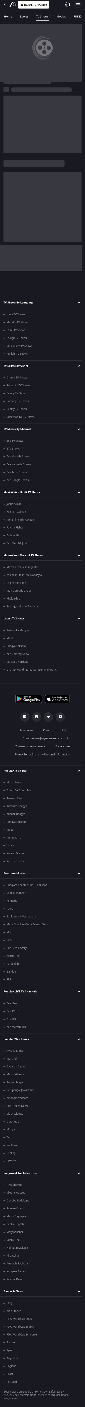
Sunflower (13, 1145)
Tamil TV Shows (16, 330)
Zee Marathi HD (16, 1027)
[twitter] (46, 717)
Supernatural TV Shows (21, 417)
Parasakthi (13, 964)
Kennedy (12, 901)
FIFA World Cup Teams (20, 1327)
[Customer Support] (68, 5)
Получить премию (35, 5)
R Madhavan (14, 1185)
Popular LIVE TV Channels (20, 991)
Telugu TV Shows (17, 338)
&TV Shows (13, 449)
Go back (16, 55)
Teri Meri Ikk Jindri (17, 543)
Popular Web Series (16, 1039)
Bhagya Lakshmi (16, 646)
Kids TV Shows (15, 861)
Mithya (11, 1130)
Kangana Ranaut (16, 1271)
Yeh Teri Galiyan (16, 512)
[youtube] (58, 717)
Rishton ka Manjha (18, 630)
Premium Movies (14, 873)
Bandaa (11, 972)
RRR (9, 980)
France (11, 1342)
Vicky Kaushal (15, 1232)
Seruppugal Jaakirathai (20, 1090)
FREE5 (78, 16)
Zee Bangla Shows (18, 480)
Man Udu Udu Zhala (19, 591)
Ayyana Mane (15, 1051)
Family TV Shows (17, 393)
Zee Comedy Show (18, 654)
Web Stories (14, 1311)
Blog (9, 1303)
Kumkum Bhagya (17, 806)
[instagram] (35, 717)
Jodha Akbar (14, 504)
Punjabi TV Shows (17, 354)
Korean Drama (15, 853)
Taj (8, 1137)
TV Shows (42, 16)
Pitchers (11, 1161)
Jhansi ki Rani (14, 798)
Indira (10, 845)
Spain (10, 1350)
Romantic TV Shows (18, 385)
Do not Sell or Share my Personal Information (41, 755)
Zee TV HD (13, 1011)
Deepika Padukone (18, 1201)
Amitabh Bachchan (18, 1264)
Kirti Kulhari (13, 1256)
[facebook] (23, 717)
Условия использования (28, 746)
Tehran (11, 909)
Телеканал (24, 730)
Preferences (61, 746)
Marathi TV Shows (17, 322)
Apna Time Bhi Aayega (20, 520)
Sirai (9, 940)
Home (8, 16)
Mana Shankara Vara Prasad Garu (27, 924)
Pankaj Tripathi (15, 1224)
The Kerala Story (17, 948)
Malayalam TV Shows (19, 346)
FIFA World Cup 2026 (19, 1319)
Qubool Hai (13, 535)
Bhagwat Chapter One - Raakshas (27, 885)
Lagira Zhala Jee (16, 583)
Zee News (13, 1003)
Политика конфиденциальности (41, 738)
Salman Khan (14, 1208)
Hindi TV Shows (16, 314)
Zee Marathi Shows (18, 457)
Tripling (11, 1153)
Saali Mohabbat (16, 893)
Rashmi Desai (15, 1279)
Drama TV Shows (17, 378)
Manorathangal (16, 1074)
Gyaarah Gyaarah (17, 1067)
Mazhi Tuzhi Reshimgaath (22, 567)
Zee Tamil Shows (17, 472)
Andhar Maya (15, 1082)
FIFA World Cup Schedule (22, 1335)
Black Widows (15, 1114)
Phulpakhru (13, 599)
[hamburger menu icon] (78, 4)
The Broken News (17, 1106)
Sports (24, 16)
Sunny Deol (13, 1240)
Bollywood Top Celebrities (20, 1173)
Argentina (13, 1358)
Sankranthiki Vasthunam (21, 917)
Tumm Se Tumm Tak (19, 790)
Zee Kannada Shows (19, 464)
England (11, 1366)
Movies (61, 16)
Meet (10, 638)
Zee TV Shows (15, 441)
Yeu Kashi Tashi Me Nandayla (24, 575)
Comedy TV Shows (18, 401)
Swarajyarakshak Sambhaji (23, 606)
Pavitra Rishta (15, 528)
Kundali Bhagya (16, 814)
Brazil (10, 1374)
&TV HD (11, 1019)
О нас (44, 730)
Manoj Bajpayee (16, 1216)
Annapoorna (14, 838)
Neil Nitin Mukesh (17, 1248)
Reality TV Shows (17, 409)
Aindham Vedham (17, 1098)
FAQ (61, 730)
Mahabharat (14, 783)
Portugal (12, 1382)
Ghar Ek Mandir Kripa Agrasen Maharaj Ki (32, 670)
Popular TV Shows (15, 770)
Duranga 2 (13, 1122)
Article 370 (13, 956)
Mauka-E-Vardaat (17, 662)
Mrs (9, 932)
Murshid (12, 1059)
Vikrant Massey (16, 1193)
